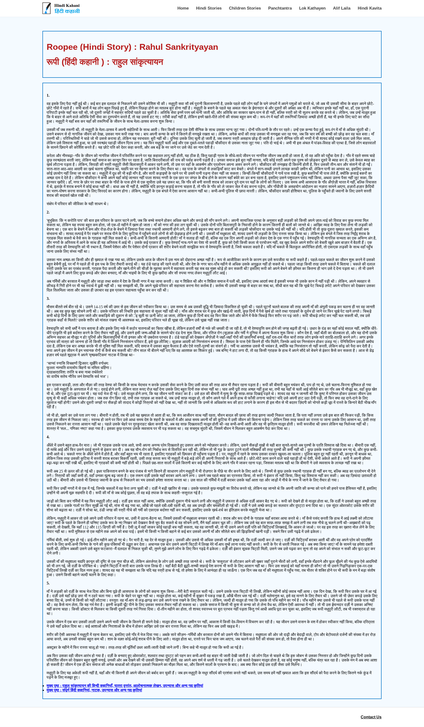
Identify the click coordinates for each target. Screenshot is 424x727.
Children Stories (245, 8)
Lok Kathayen (312, 8)
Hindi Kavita (370, 8)
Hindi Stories (209, 8)
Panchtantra (280, 8)
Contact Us (371, 717)
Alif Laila (341, 8)
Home (183, 8)
